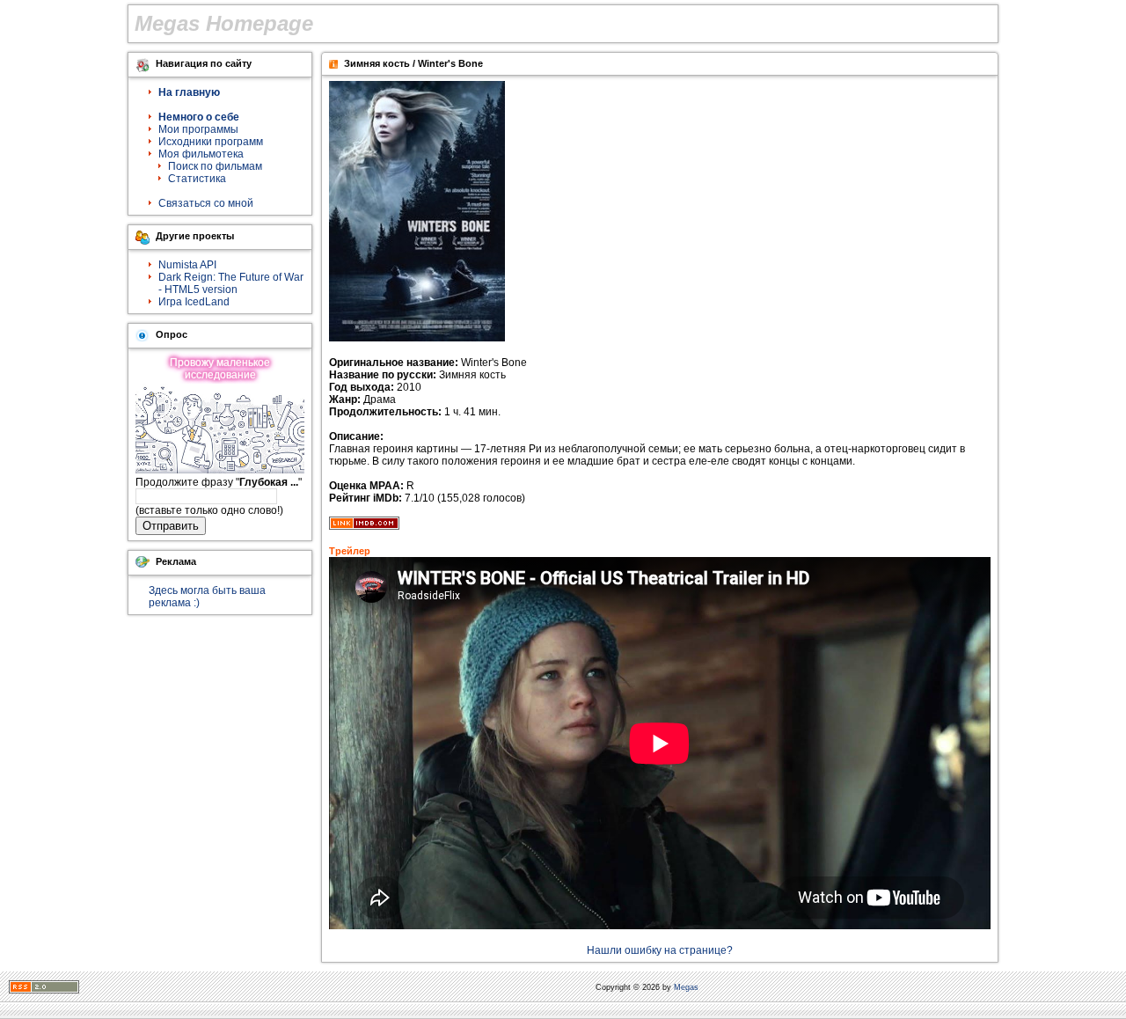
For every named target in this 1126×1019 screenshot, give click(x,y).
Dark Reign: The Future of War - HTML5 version (230, 283)
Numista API (187, 265)
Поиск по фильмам (215, 166)
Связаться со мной (205, 203)
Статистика (197, 178)
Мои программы (198, 129)
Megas (686, 987)
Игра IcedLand (194, 302)
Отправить (171, 525)
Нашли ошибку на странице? (660, 950)
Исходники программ (210, 142)
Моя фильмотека (201, 154)
